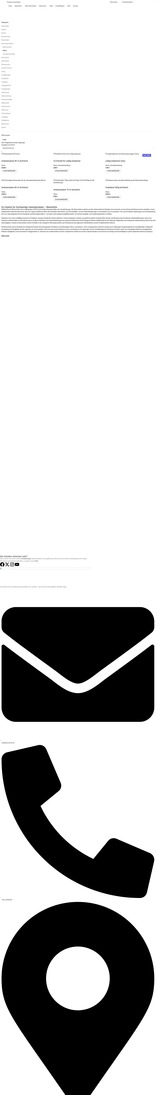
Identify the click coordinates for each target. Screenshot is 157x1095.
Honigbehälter (6, 75)
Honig (3, 71)
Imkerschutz (5, 92)
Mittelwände (5, 103)
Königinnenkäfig (6, 99)
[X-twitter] (7, 564)
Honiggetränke (6, 85)
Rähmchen (4, 110)
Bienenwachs (5, 64)
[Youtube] (17, 564)
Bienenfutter (5, 40)
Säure (5, 50)
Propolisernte (5, 106)
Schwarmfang (5, 113)
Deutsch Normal (6, 68)
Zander (3, 127)
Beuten (3, 33)
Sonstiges (4, 117)
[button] (113, 197)
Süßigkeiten (5, 120)
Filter (4, 139)
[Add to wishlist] (107, 184)
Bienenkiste (5, 57)
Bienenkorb (5, 61)
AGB (36, 561)
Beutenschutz (5, 36)
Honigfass (4, 82)
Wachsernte (5, 124)
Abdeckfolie (5, 26)
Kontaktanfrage (26, 558)
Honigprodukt (5, 89)
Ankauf (3, 29)
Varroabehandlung (9, 54)
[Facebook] (2, 564)
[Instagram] (12, 564)
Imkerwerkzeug (6, 96)
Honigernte (5, 78)
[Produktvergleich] (107, 201)
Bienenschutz (7, 47)
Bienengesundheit (7, 43)
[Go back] (3, 13)
